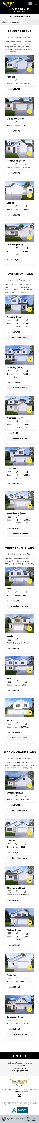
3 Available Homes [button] (19, 1034)
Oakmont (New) (15, 119)
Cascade (11, 468)
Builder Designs (22, 1091)
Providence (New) (16, 513)
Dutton (11, 840)
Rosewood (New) (16, 161)
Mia (9, 678)
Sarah (10, 720)
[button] (30, 3)
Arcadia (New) (14, 317)
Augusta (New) (15, 418)
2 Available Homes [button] (19, 388)
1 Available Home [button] (19, 337)
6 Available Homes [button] (19, 606)
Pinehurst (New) (16, 888)
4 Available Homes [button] (19, 534)
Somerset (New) (15, 1017)
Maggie (11, 77)
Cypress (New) (15, 793)
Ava (9, 588)
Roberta (11, 975)
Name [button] (14, 22)
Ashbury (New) (15, 367)
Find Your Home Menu (19, 16)
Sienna (10, 203)
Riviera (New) (14, 930)
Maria (10, 636)
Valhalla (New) (15, 244)
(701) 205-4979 (22, 1071)
